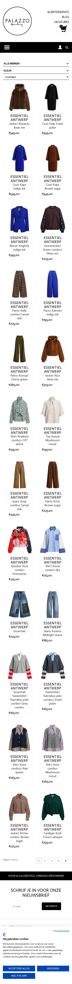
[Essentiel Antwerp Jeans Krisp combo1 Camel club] (19, 475)
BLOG (65, 17)
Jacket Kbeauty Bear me (19, 121)
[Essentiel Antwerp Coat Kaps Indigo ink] (19, 158)
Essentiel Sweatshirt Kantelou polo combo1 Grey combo (19, 695)
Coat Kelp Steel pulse (52, 121)
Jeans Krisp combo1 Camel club (19, 501)
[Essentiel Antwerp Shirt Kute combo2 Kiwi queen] (19, 738)
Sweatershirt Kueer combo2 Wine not (52, 245)
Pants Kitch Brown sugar (53, 499)
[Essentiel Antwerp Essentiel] (19, 604)
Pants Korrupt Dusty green (19, 373)
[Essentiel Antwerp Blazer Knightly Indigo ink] (19, 219)
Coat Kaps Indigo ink (19, 182)
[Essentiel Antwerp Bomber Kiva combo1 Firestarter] (19, 539)
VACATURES (61, 21)
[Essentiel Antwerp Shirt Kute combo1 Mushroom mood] (52, 738)
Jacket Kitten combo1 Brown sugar (19, 833)
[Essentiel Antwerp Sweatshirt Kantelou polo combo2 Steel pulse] (52, 665)
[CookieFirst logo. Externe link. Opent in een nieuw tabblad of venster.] (4, 934)
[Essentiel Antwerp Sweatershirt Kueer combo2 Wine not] (52, 219)
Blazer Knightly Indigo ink (19, 243)
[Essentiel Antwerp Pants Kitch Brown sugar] (52, 475)
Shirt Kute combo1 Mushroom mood (53, 766)
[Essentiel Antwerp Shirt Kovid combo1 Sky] (52, 539)
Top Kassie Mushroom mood (53, 436)
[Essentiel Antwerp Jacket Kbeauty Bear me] (19, 97)
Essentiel (19, 627)
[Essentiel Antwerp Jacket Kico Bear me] (52, 349)
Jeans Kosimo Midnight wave (52, 629)
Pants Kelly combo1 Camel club (19, 310)
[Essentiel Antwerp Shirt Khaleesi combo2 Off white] (19, 410)
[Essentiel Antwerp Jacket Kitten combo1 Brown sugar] (19, 807)
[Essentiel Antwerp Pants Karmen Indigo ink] (52, 284)
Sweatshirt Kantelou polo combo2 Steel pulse (52, 693)
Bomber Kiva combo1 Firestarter (19, 566)
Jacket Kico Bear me (53, 373)
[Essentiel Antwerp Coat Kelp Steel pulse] (52, 97)
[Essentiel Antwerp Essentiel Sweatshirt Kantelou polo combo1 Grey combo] (19, 665)
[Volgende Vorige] (65, 861)
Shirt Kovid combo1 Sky (53, 564)
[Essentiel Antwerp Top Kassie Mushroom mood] (52, 410)
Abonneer (51, 906)
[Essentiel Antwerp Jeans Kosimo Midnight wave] (52, 604)
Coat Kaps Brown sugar (53, 182)
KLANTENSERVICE (58, 12)
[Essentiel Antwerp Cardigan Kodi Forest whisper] (52, 807)
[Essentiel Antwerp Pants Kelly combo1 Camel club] (19, 284)
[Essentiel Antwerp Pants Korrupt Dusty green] (19, 349)
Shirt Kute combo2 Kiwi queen (19, 764)
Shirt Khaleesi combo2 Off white (19, 436)
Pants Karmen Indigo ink (52, 308)
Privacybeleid (61, 931)
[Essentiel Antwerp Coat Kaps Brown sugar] (52, 158)
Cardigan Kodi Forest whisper (52, 831)
